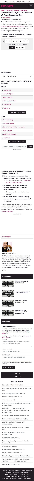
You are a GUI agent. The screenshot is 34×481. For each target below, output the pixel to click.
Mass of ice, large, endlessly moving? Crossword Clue (16, 389)
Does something (8, 120)
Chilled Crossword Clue (9, 400)
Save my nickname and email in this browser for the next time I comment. (16, 362)
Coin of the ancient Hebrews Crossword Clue (15, 415)
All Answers (12, 112)
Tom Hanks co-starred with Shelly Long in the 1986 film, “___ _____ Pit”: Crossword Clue (15, 460)
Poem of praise (7, 130)
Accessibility (25, 474)
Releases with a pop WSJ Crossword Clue (22, 281)
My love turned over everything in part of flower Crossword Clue (16, 404)
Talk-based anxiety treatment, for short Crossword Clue (21, 312)
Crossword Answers (7, 211)
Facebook (17, 377)
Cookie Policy (8, 472)
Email (6, 355)
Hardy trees (6, 138)
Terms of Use (17, 474)
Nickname (7, 349)
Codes (28, 1)
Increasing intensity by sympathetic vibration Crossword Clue (15, 442)
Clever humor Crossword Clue (11, 464)
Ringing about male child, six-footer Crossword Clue (16, 428)
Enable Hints (20, 47)
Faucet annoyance (8, 123)
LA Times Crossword (20, 10)
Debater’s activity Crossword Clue (12, 397)
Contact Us (11, 470)
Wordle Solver (9, 1)
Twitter (17, 373)
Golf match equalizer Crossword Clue (13, 393)
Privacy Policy (26, 336)
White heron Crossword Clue (11, 438)
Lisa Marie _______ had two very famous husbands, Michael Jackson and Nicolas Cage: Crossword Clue (15, 410)
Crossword (9, 10)
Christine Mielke (6, 17)
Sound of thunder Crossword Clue (12, 385)
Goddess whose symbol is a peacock (14, 127)
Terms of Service (5, 337)
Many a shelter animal (9, 134)
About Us (4, 470)
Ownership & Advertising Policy (23, 470)
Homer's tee (7, 104)
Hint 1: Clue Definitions (9, 76)
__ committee (7, 90)
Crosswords (20, 1)
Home (2, 10)
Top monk (7, 108)
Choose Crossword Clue (9, 446)
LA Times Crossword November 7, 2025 (12, 26)
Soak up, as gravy (8, 94)
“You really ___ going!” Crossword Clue (21, 301)
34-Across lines (7, 97)
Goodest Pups (25, 476)
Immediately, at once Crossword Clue (13, 449)
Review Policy (24, 472)
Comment (4, 339)
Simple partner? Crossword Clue (12, 453)
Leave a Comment (6, 236)
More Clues (21, 112)
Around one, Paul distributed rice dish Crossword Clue (13, 433)
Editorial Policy (9, 474)
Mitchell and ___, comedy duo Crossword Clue (15, 456)
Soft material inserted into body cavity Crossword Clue (13, 423)
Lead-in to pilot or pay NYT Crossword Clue (15, 419)
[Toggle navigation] (31, 6)
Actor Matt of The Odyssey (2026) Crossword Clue (22, 291)
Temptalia (17, 476)
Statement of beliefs (10, 101)
